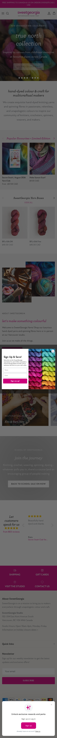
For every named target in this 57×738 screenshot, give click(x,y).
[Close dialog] (53, 351)
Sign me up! (15, 381)
